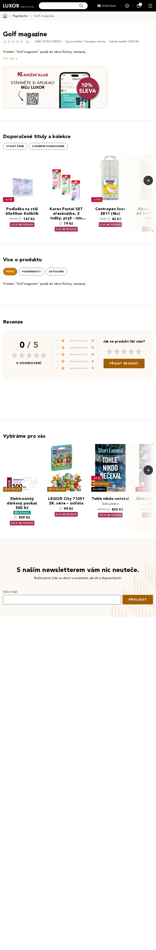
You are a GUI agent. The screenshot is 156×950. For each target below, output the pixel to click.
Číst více (8, 58)
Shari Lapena (110, 503)
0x (27, 41)
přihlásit (138, 599)
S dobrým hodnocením (48, 146)
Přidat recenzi (124, 363)
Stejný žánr (15, 146)
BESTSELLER (13, 489)
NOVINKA (99, 489)
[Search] (81, 6)
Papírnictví (20, 16)
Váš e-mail (10, 592)
